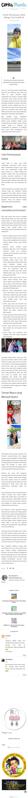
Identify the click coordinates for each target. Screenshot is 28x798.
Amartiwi (8, 636)
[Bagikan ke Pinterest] (13, 568)
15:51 (6, 638)
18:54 (6, 661)
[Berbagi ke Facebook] (7, 568)
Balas (24, 655)
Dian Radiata (8, 659)
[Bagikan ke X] (10, 568)
